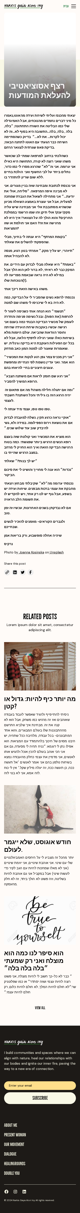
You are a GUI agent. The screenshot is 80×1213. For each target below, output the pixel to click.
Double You (12, 1173)
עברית (66, 6)
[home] (23, 6)
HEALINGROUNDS (14, 1163)
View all (40, 1007)
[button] (73, 6)
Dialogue (10, 1154)
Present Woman (15, 1135)
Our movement (14, 1144)
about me (10, 1125)
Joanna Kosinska (31, 552)
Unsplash (56, 552)
